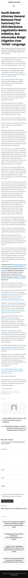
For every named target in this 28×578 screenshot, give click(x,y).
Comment (4, 449)
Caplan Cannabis (14, 2)
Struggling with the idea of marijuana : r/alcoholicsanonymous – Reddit (14, 536)
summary (3, 127)
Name (3, 469)
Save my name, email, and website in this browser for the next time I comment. (13, 495)
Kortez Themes (14, 575)
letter (4, 200)
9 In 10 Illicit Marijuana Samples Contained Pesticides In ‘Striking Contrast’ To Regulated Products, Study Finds (12, 371)
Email (3, 478)
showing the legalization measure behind (13, 299)
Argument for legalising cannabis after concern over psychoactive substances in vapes (14, 548)
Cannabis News (6, 393)
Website (3, 486)
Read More (4, 388)
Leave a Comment (14, 392)
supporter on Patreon (20, 278)
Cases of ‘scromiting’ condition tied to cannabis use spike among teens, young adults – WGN (14, 524)
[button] (14, 6)
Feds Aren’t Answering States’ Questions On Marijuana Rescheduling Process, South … (14, 560)
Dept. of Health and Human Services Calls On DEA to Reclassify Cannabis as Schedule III (14, 420)
